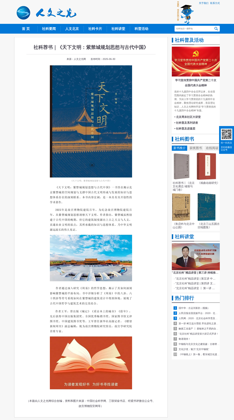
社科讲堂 (118, 29)
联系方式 (215, 3)
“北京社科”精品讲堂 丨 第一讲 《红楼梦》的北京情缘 (196, 288)
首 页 (26, 29)
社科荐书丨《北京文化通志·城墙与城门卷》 (184, 186)
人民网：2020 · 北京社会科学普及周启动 (200, 318)
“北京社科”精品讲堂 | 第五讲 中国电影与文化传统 (196, 278)
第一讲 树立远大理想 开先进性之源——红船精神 (204, 323)
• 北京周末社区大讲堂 (187, 116)
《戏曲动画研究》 (209, 182)
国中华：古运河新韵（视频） (194, 308)
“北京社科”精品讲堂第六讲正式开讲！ (199, 333)
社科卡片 (95, 29)
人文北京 (72, 29)
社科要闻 (49, 29)
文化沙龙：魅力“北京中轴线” (194, 349)
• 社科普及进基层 (184, 128)
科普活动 (141, 29)
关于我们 (203, 3)
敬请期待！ (185, 339)
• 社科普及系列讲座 (186, 122)
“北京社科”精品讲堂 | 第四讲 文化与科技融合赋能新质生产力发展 (196, 283)
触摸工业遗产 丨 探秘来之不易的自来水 (200, 328)
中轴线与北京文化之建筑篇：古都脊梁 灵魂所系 (204, 344)
